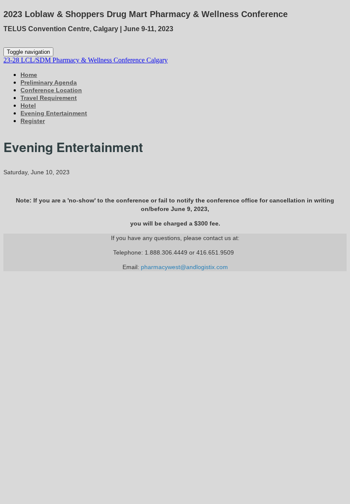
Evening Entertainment (53, 113)
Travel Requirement (48, 97)
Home (28, 74)
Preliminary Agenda (48, 82)
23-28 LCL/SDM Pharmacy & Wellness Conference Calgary (85, 60)
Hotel (28, 105)
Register (32, 120)
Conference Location (51, 90)
